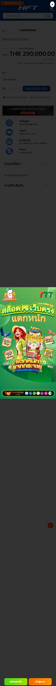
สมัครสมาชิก (16, 681)
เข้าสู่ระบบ (40, 681)
